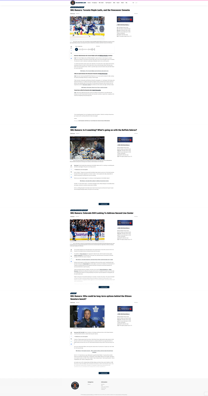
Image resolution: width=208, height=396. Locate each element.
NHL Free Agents (74, 7)
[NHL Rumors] (78, 2)
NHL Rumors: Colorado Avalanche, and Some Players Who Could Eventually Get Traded (94, 259)
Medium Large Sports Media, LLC (88, 394)
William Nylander (104, 56)
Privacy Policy (125, 394)
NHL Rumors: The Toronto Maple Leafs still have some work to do (94, 70)
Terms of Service (118, 394)
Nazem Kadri (86, 263)
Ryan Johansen (83, 253)
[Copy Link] (71, 55)
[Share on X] (71, 53)
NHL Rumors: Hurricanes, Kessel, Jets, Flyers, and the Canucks (94, 87)
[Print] (71, 58)
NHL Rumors (81, 7)
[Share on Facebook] (71, 50)
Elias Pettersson (103, 74)
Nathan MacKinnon (104, 269)
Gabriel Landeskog (78, 255)
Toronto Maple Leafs (93, 120)
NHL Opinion (78, 210)
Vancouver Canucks (87, 84)
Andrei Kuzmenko (96, 90)
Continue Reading (104, 204)
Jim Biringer (72, 216)
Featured (73, 210)
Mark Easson (72, 13)
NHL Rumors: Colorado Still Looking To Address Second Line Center (94, 180)
